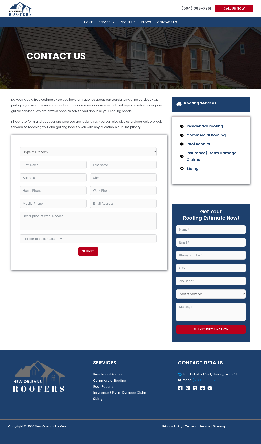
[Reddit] (202, 388)
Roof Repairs (103, 386)
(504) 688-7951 (204, 380)
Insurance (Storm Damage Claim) (120, 392)
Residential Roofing (108, 374)
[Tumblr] (195, 388)
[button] (234, 8)
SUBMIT (88, 251)
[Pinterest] (187, 388)
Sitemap (219, 426)
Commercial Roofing (109, 380)
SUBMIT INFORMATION (210, 329)
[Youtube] (209, 388)
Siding (97, 398)
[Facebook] (180, 388)
